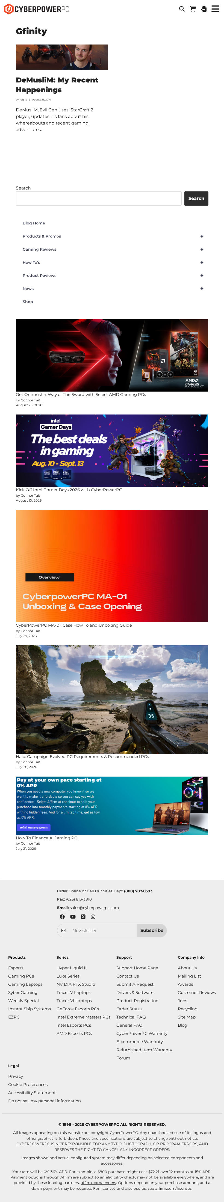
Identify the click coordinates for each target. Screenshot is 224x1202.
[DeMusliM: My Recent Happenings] (62, 57)
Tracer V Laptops (73, 992)
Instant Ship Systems (29, 1008)
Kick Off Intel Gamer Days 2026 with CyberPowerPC (69, 489)
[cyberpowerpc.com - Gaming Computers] (36, 9)
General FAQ (129, 1025)
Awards (185, 984)
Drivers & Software (135, 992)
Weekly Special (23, 1000)
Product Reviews (113, 275)
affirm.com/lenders (98, 1182)
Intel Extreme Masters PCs (83, 1017)
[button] (181, 9)
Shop (28, 301)
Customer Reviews (197, 992)
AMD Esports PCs (74, 1033)
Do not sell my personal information (44, 1100)
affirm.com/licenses (173, 1188)
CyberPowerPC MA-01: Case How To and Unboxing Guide (74, 625)
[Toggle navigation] (215, 9)
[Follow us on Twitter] (83, 917)
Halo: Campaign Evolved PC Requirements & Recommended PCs (82, 756)
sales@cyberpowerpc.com (94, 907)
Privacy (15, 1076)
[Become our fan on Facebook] (62, 917)
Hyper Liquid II (72, 967)
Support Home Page (137, 967)
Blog (182, 1025)
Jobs (182, 1000)
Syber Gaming (22, 992)
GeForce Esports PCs (78, 1008)
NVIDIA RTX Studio (76, 984)
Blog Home (34, 223)
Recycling (188, 1008)
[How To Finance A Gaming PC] (112, 806)
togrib (23, 99)
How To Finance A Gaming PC (46, 837)
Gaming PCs (21, 976)
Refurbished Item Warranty (144, 1049)
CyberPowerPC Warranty (141, 1033)
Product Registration (137, 1000)
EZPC (14, 1017)
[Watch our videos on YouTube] (73, 917)
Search (23, 188)
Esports (15, 967)
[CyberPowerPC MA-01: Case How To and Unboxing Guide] (112, 566)
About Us (187, 967)
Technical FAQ (131, 1017)
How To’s (113, 262)
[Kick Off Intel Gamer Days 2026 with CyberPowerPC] (112, 451)
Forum (123, 1058)
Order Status (129, 1008)
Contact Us (127, 976)
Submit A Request (135, 984)
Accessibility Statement (32, 1092)
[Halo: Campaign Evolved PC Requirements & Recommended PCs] (112, 699)
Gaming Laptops (25, 984)
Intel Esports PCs (74, 1025)
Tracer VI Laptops (74, 1000)
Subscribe (151, 930)
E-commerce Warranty (139, 1041)
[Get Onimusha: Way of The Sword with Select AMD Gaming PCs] (112, 355)
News (113, 288)
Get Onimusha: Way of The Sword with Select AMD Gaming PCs (81, 394)
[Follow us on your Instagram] (93, 917)
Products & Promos (113, 236)
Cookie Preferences (28, 1084)
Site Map (187, 1017)
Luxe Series (68, 976)
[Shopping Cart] (192, 9)
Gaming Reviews (113, 249)
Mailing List (189, 976)
